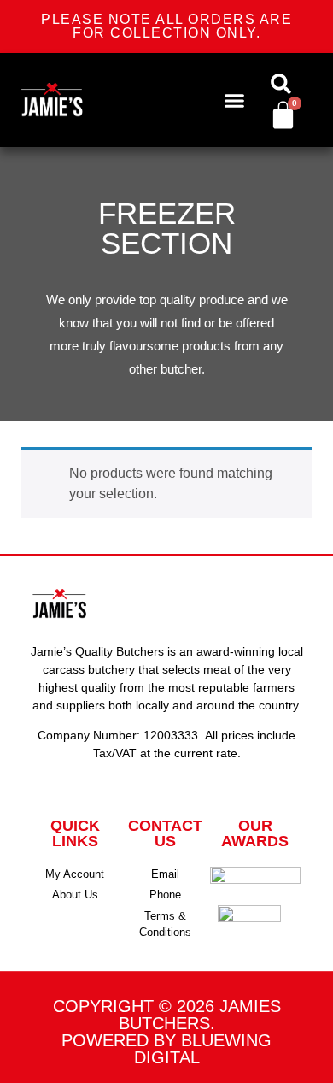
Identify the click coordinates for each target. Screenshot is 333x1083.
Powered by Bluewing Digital (166, 1049)
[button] (235, 100)
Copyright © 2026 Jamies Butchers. (167, 1015)
